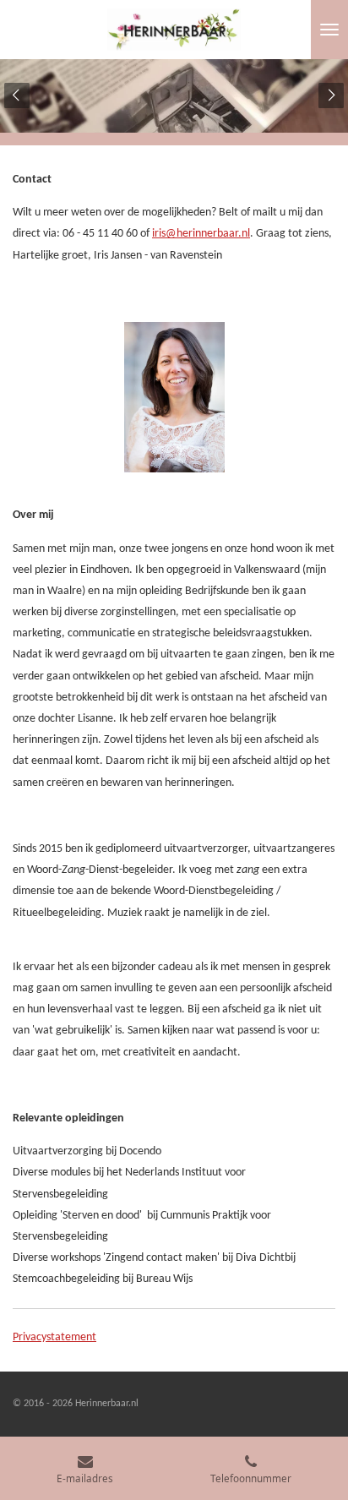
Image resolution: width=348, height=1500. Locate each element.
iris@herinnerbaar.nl (201, 233)
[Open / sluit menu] (329, 29)
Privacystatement (54, 1337)
